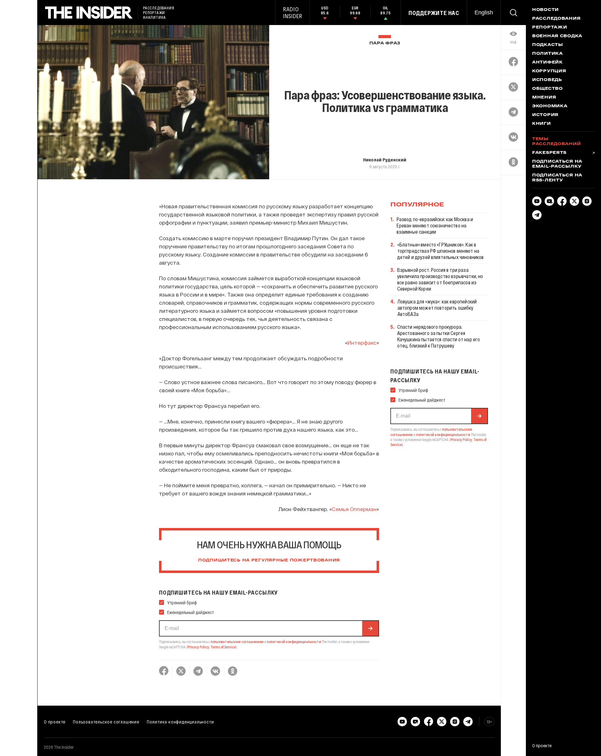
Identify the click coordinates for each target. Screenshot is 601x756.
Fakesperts (549, 153)
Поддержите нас (433, 12)
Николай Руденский (384, 159)
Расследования (556, 19)
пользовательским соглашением (237, 641)
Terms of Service (223, 647)
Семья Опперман (354, 509)
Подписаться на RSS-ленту (557, 178)
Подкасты (547, 45)
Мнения (544, 97)
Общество (547, 89)
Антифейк (547, 62)
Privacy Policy (198, 647)
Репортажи (549, 27)
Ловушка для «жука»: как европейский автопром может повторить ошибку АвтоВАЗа (437, 307)
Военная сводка (557, 36)
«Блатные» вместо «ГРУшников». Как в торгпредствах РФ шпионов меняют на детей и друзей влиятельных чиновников (440, 250)
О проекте (54, 721)
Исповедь (547, 80)
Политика (547, 54)
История (545, 115)
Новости (545, 10)
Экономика (549, 106)
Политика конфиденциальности (180, 721)
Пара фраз (384, 43)
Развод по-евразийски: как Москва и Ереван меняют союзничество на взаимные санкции (435, 225)
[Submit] (370, 628)
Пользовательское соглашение (106, 721)
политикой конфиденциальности (294, 641)
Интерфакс (362, 342)
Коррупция (549, 71)
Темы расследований (556, 141)
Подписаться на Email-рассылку (557, 164)
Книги (541, 124)
